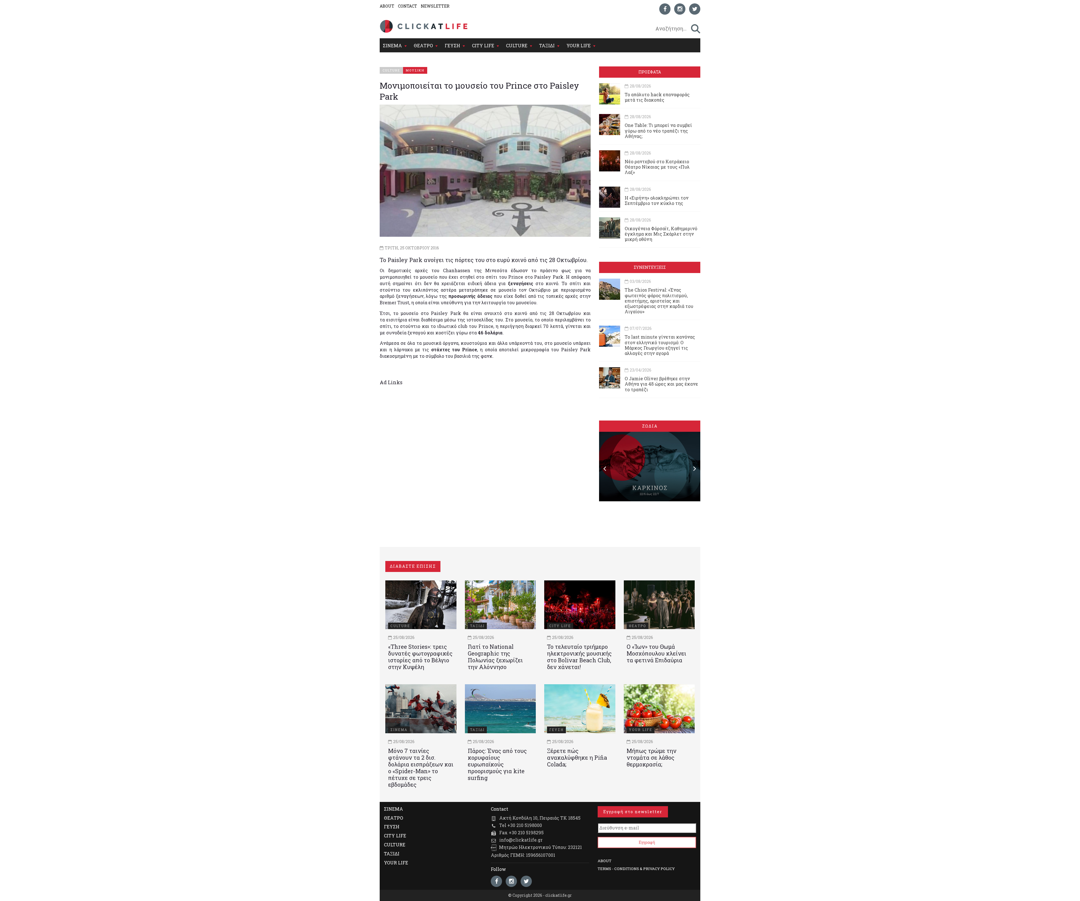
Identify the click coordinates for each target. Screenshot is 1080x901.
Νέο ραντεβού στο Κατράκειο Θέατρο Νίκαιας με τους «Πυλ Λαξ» (657, 166)
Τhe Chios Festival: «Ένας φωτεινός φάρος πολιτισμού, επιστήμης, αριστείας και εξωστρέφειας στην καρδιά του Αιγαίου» (659, 300)
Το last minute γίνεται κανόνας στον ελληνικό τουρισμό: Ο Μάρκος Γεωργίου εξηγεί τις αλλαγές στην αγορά (660, 345)
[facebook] (664, 9)
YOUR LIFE (578, 45)
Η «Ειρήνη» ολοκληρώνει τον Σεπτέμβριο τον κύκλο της (656, 200)
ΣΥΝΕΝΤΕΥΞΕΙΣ (650, 267)
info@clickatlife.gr (521, 840)
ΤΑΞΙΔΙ (547, 45)
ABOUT (387, 6)
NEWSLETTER (435, 6)
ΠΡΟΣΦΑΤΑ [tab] (649, 72)
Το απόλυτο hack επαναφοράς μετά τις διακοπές (657, 97)
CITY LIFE (483, 45)
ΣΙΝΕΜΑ (392, 45)
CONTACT (407, 6)
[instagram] (679, 9)
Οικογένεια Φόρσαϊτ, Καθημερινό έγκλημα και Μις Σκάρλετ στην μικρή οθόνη (661, 233)
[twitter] (694, 9)
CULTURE (516, 45)
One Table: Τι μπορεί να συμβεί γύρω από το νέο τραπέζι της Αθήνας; (658, 130)
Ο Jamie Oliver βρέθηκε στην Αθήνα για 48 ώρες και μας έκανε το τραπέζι (661, 383)
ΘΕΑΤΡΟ (423, 45)
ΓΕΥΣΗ (452, 45)
